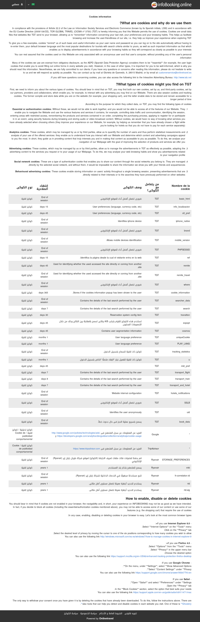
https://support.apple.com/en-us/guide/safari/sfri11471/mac (162, 592)
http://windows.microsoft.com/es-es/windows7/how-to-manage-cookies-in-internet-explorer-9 (145, 537)
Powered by (100, 619)
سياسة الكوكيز (71, 613)
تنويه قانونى (131, 613)
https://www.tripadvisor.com (86, 449)
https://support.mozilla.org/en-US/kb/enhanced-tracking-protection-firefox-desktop (151, 556)
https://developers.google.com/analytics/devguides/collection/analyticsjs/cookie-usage (99, 436)
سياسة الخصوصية (88, 613)
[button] (31, 4)
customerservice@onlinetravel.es (175, 73)
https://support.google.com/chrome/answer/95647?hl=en (163, 573)
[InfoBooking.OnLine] (171, 4)
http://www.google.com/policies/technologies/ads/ (76, 433)
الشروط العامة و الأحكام (110, 613)
